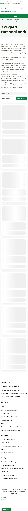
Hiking (3, 449)
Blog (2, 407)
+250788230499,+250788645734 (11, 390)
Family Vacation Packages (9, 462)
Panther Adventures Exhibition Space (12, 427)
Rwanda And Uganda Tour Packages (12, 468)
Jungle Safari (5, 443)
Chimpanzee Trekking (8, 439)
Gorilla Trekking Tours (7, 475)
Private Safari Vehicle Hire (9, 417)
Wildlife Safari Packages (8, 472)
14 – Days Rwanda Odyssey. (13, 324)
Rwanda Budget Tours (7, 465)
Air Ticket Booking (6, 420)
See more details (13, 127)
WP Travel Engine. (14, 491)
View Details (14, 132)
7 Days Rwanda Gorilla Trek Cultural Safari (13, 191)
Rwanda (2, 3)
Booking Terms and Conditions (10, 430)
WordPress (14, 493)
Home (2, 1)
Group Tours (5, 482)
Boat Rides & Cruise (7, 453)
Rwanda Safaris (18, 1)
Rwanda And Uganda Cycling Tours (11, 446)
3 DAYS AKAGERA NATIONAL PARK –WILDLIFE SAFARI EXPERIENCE (12, 358)
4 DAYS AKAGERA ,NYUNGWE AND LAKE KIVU (13, 258)
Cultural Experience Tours (9, 479)
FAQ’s (3, 423)
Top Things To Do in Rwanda (9, 410)
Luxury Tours (5, 413)
